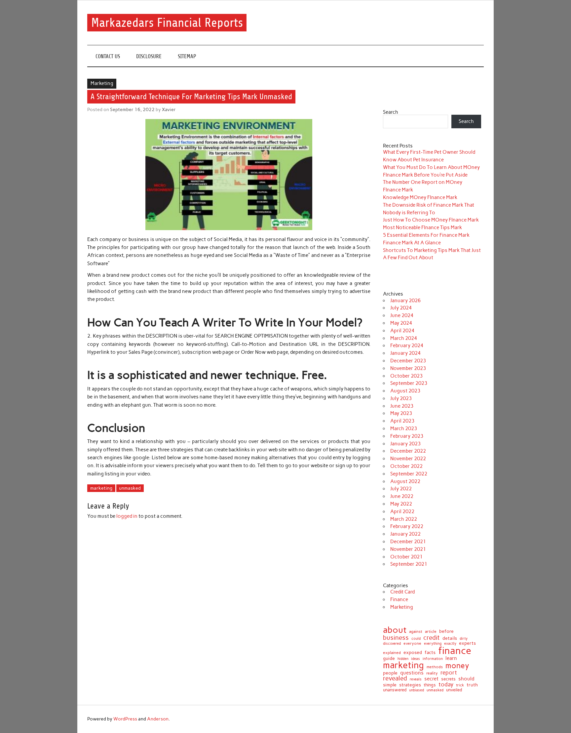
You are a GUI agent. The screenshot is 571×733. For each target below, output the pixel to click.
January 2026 (405, 301)
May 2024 (401, 323)
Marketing (102, 83)
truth (472, 685)
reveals (416, 679)
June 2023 (401, 406)
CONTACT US (107, 56)
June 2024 (401, 315)
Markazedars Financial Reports (167, 22)
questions (412, 672)
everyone (412, 644)
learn (451, 658)
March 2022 (403, 519)
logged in (126, 516)
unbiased (416, 690)
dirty (464, 639)
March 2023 (403, 428)
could (416, 638)
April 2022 (402, 511)
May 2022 (401, 504)
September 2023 (408, 383)
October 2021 (406, 557)
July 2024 (401, 308)
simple (390, 684)
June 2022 (401, 496)
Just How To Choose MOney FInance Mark (431, 220)
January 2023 (405, 444)
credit (431, 638)
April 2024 (402, 331)
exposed (412, 652)
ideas (415, 659)
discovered (392, 643)
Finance (399, 599)
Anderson (158, 718)
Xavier (169, 109)
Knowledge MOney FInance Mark (420, 197)
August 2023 (405, 391)
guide (389, 658)
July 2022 (401, 489)
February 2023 (406, 436)
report (448, 672)
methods (435, 667)
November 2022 (408, 459)
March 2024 (403, 338)
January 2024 (405, 353)
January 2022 (405, 534)
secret (431, 678)
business (396, 637)
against (415, 632)
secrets (448, 679)
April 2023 (402, 421)
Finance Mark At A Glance (412, 243)
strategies (410, 685)
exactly (450, 644)
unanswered (394, 690)
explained (392, 653)
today (445, 684)
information (433, 659)
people (390, 673)
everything (432, 643)
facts (430, 652)
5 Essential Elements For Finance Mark (426, 235)
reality (432, 673)
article (431, 632)
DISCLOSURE (149, 56)
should (466, 678)
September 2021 (408, 564)
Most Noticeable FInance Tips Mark (422, 227)
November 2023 (408, 368)
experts (467, 643)
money (457, 666)
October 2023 (406, 376)
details (449, 638)
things (430, 685)
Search (390, 112)
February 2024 (406, 345)
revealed (395, 678)
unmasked (130, 488)
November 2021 (408, 549)
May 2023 (401, 413)
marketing (101, 488)
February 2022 (406, 526)
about (394, 630)
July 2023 (401, 398)
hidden (403, 659)
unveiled (454, 690)
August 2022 (405, 481)
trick (460, 685)
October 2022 (406, 466)
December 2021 (408, 542)
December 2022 (408, 451)
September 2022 (408, 474)
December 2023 (408, 361)
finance (454, 650)
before (446, 631)
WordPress (125, 718)
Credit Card (402, 592)
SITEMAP (187, 56)
